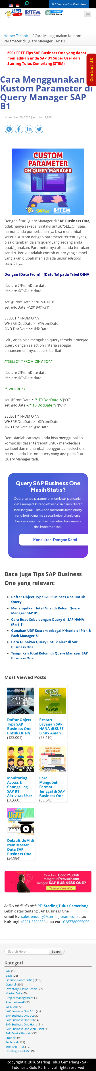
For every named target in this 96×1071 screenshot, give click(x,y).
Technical (23, 35)
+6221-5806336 (33, 921)
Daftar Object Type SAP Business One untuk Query (19, 726)
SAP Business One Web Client (25, 1029)
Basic (9, 976)
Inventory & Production (21, 989)
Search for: (26, 3)
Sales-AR (11, 1007)
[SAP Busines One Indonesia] (48, 881)
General (11, 984)
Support (11, 1038)
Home (9, 35)
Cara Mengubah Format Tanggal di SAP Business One (52, 786)
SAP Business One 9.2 (20, 1015)
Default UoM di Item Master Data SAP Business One (20, 847)
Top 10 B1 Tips (15, 1047)
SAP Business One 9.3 (20, 1020)
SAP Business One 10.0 (20, 1011)
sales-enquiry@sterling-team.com (49, 916)
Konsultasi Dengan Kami (55, 539)
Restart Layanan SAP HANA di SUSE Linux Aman (51, 726)
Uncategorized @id (18, 1051)
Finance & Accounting (20, 980)
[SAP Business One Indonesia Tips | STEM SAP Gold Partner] (14, 13)
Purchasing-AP (15, 1002)
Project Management (19, 998)
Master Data (14, 993)
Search (57, 951)
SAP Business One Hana (21, 1024)
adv (8, 971)
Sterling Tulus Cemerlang (58, 1062)
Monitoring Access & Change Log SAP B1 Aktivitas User (19, 786)
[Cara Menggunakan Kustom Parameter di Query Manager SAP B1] (48, 182)
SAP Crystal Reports (19, 1033)
